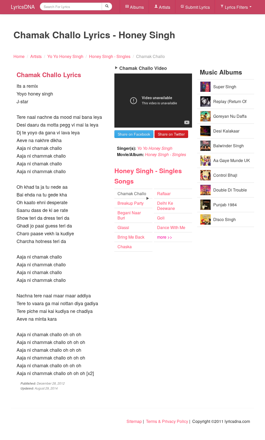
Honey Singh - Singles (165, 154)
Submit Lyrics (197, 7)
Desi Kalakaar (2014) (226, 133)
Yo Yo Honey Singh (154, 148)
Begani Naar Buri (129, 215)
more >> (164, 237)
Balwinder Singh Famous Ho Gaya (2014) (222, 148)
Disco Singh (224, 219)
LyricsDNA (23, 6)
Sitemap (134, 421)
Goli (161, 218)
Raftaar (164, 193)
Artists (164, 7)
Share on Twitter (171, 134)
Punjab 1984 (225, 205)
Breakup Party (130, 203)
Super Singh (224, 87)
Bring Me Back (130, 237)
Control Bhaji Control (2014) (226, 177)
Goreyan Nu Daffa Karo (230, 118)
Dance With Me (171, 227)
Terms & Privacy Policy (167, 421)
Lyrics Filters (236, 7)
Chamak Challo (131, 193)
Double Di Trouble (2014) (230, 192)
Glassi (123, 227)
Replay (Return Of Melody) (229, 103)
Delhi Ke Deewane (166, 205)
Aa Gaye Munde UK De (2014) (231, 162)
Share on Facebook (134, 134)
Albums (136, 7)
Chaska (124, 247)
